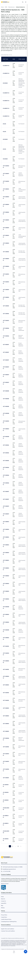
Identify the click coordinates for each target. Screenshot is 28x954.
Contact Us (3, 901)
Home (2, 7)
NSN (6, 7)
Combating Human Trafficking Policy (9, 921)
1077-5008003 (6, 684)
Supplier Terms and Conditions (7, 928)
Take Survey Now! (5, 883)
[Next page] (21, 846)
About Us (3, 898)
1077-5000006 (6, 445)
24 (18, 846)
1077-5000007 (6, 491)
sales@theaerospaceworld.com (9, 869)
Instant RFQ (3, 903)
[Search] (22, 2)
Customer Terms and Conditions (8, 931)
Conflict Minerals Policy (6, 919)
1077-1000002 (6, 251)
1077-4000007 (6, 344)
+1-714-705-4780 (6, 871)
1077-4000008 (6, 390)
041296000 (5, 83)
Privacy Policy (4, 914)
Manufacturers (11, 7)
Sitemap (2, 907)
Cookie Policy (4, 917)
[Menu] (25, 2)
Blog (2, 905)
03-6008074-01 (6, 65)
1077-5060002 (6, 646)
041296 (4, 123)
